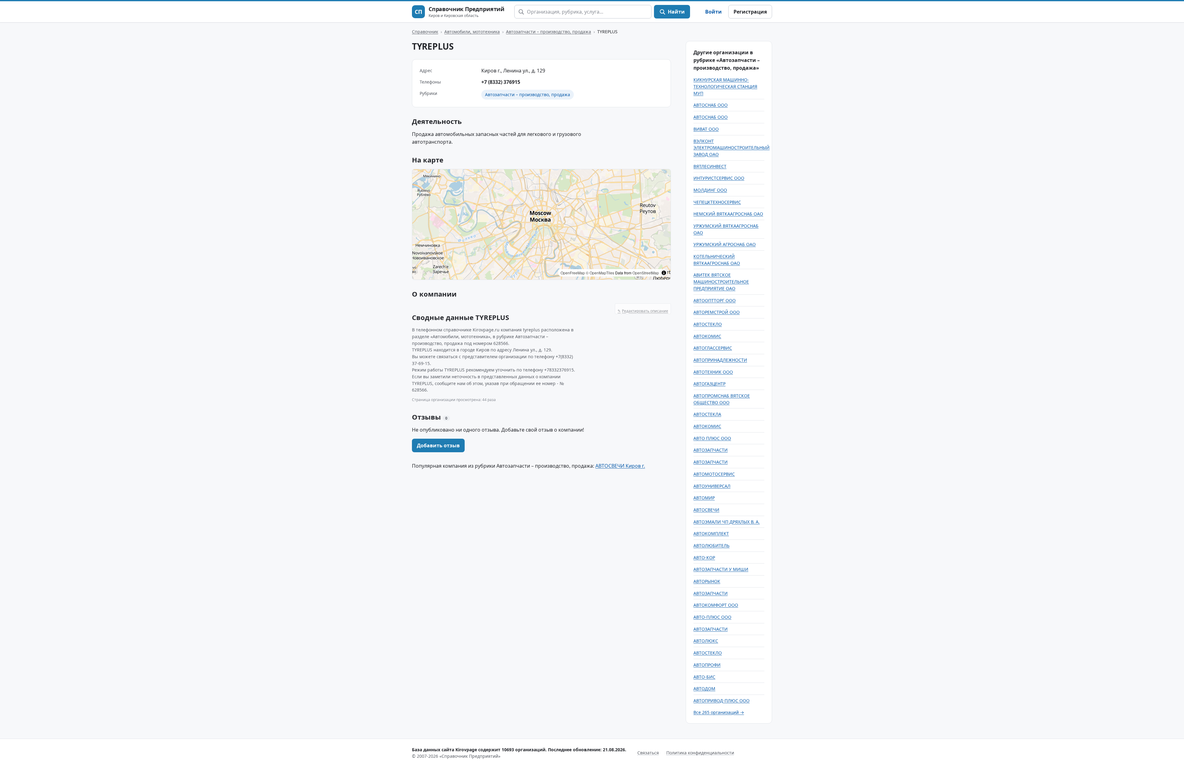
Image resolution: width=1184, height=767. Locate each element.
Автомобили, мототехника (472, 32)
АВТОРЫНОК (706, 581)
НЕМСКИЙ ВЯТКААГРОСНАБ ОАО (728, 214)
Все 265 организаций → (718, 712)
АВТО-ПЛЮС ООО (712, 617)
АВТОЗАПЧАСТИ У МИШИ (720, 569)
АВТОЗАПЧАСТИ (710, 450)
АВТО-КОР (704, 557)
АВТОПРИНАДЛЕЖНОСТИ (720, 360)
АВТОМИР (704, 498)
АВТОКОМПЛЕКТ (711, 533)
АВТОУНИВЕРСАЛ (711, 486)
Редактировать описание (643, 311)
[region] (541, 224)
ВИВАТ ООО (706, 129)
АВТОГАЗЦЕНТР (709, 384)
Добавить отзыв (438, 445)
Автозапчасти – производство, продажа (548, 32)
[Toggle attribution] (664, 273)
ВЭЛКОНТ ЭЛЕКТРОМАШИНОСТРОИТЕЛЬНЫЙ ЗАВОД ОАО (731, 147)
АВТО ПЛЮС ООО (712, 438)
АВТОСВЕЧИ (706, 510)
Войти (713, 11)
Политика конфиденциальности (700, 753)
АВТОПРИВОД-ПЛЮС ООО (721, 700)
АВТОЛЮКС (705, 641)
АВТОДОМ (704, 688)
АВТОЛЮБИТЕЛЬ (711, 545)
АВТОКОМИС (707, 336)
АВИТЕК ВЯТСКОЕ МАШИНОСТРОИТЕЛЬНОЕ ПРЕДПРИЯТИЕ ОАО (721, 281)
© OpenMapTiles (600, 272)
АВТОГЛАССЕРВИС (712, 348)
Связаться (648, 753)
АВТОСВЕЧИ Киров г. (620, 465)
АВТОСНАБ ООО (710, 105)
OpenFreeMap (573, 272)
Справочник (425, 32)
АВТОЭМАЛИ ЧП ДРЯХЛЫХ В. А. (726, 522)
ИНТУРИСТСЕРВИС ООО (718, 178)
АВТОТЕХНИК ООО (713, 372)
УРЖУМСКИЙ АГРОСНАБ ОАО (724, 244)
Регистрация (750, 11)
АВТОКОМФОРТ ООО (715, 605)
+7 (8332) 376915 (500, 82)
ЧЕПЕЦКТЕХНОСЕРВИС (717, 202)
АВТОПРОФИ (707, 665)
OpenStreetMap (645, 272)
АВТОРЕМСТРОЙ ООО (716, 312)
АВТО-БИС (704, 677)
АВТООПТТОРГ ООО (714, 300)
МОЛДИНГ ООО (710, 190)
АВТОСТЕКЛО (707, 324)
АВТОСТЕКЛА (707, 414)
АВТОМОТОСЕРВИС (714, 474)
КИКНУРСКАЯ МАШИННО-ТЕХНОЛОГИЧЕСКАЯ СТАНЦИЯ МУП (725, 86)
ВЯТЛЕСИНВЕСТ (709, 166)
